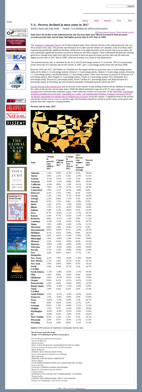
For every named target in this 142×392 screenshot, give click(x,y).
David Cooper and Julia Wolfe (45, 28)
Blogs (130, 20)
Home (89, 15)
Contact (96, 20)
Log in (119, 20)
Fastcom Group (80, 388)
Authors (129, 15)
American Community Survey (48, 45)
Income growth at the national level (46, 86)
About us (85, 20)
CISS (102, 15)
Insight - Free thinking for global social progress (85, 28)
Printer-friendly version (125, 32)
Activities (115, 15)
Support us (107, 20)
